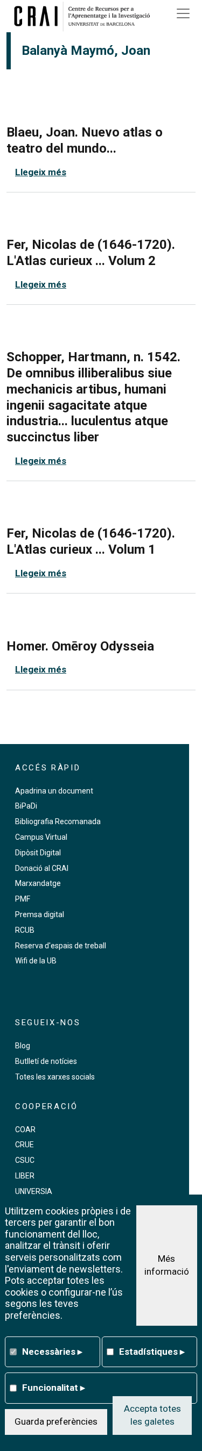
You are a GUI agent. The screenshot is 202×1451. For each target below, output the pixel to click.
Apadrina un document (54, 791)
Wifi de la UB (36, 960)
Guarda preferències (56, 1421)
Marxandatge (38, 883)
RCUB (24, 930)
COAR (25, 1129)
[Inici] (86, 16)
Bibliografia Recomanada (58, 821)
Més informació (166, 1265)
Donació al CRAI (41, 868)
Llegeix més (40, 172)
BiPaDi (26, 806)
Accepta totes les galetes (152, 1415)
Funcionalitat (53, 1387)
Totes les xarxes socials (55, 1077)
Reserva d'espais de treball (60, 945)
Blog (22, 1045)
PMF (22, 899)
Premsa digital (39, 914)
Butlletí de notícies (46, 1061)
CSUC (24, 1160)
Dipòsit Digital (38, 852)
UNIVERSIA (33, 1191)
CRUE (24, 1144)
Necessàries (52, 1351)
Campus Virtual (41, 837)
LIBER (24, 1175)
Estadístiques (152, 1351)
